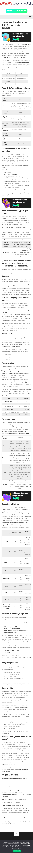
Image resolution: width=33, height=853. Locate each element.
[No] (31, 846)
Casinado (4, 279)
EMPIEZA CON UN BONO (16, 11)
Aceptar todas (16, 850)
